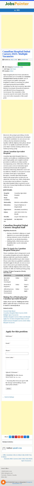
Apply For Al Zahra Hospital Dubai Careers (16, 318)
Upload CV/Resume (12, 372)
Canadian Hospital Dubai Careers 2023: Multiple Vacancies (16, 54)
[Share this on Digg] (25, 437)
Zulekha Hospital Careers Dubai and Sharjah (16, 317)
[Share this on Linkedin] (28, 437)
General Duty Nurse (9, 311)
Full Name (9, 336)
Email (8, 343)
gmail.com (24, 59)
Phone (8, 350)
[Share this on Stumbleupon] (22, 437)
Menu (18, 10)
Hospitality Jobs (18, 67)
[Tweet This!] (10, 437)
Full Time (13, 69)
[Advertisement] (17, 32)
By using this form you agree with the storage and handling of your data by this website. (17, 382)
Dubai (11, 71)
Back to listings (9, 397)
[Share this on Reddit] (19, 437)
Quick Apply (24, 64)
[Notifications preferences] (3, 482)
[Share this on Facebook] (13, 437)
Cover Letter (10, 357)
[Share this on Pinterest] (16, 437)
